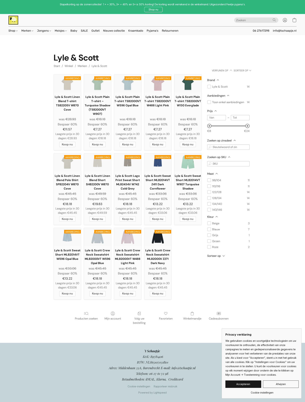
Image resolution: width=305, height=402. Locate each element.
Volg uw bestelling (139, 321)
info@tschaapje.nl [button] (285, 30)
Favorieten (166, 318)
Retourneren (170, 30)
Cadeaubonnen (219, 318)
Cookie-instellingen (139, 386)
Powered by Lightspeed (152, 392)
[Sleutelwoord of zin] (210, 147)
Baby (73, 30)
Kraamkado (135, 30)
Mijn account (112, 318)
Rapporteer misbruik (165, 386)
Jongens (43, 30)
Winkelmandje (192, 318)
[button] (153, 9)
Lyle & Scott (99, 66)
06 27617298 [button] (261, 30)
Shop (12, 30)
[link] (262, 391)
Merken (26, 30)
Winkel (69, 66)
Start (57, 66)
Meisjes (60, 30)
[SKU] (210, 163)
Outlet (95, 30)
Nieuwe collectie (114, 30)
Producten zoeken (86, 318)
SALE (84, 30)
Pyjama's (152, 30)
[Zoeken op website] (274, 19)
